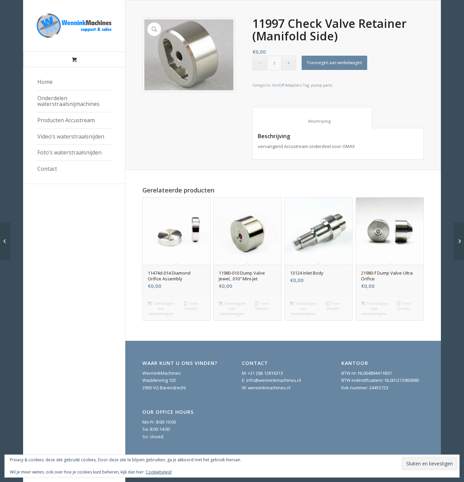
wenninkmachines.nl (269, 388)
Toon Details (191, 306)
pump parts (321, 85)
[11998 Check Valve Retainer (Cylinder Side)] (458, 241)
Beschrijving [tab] (312, 121)
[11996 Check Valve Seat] (5, 241)
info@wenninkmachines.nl (273, 380)
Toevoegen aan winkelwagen (334, 63)
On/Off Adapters (287, 85)
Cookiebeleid (159, 472)
